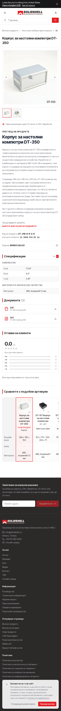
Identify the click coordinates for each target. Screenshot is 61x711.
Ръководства (8, 591)
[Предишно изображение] (6, 77)
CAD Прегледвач (10, 636)
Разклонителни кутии (12, 640)
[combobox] (27, 20)
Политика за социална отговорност (18, 668)
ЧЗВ (4, 575)
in (57, 256)
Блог (4, 563)
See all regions (28, 5)
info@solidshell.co (14, 532)
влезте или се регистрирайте (19, 226)
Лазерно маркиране (11, 607)
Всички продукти (10, 30)
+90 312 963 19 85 (14, 539)
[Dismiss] (57, 4)
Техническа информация (14, 595)
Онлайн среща (12, 542)
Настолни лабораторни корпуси (37, 30)
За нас (5, 555)
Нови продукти (9, 632)
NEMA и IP (6, 644)
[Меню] (4, 12)
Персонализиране (10, 603)
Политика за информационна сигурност (20, 676)
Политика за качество (12, 660)
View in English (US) (11, 5)
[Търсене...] (55, 20)
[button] (30, 77)
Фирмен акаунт (9, 599)
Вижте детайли (43, 429)
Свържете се (45, 503)
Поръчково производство (14, 611)
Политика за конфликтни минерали (18, 672)
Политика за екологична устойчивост (19, 664)
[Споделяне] (57, 245)
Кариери (6, 559)
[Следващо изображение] (54, 77)
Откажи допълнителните (23, 704)
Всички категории (10, 628)
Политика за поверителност (38, 698)
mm (54, 256)
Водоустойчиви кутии (12, 648)
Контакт (6, 571)
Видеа (5, 567)
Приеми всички (47, 704)
